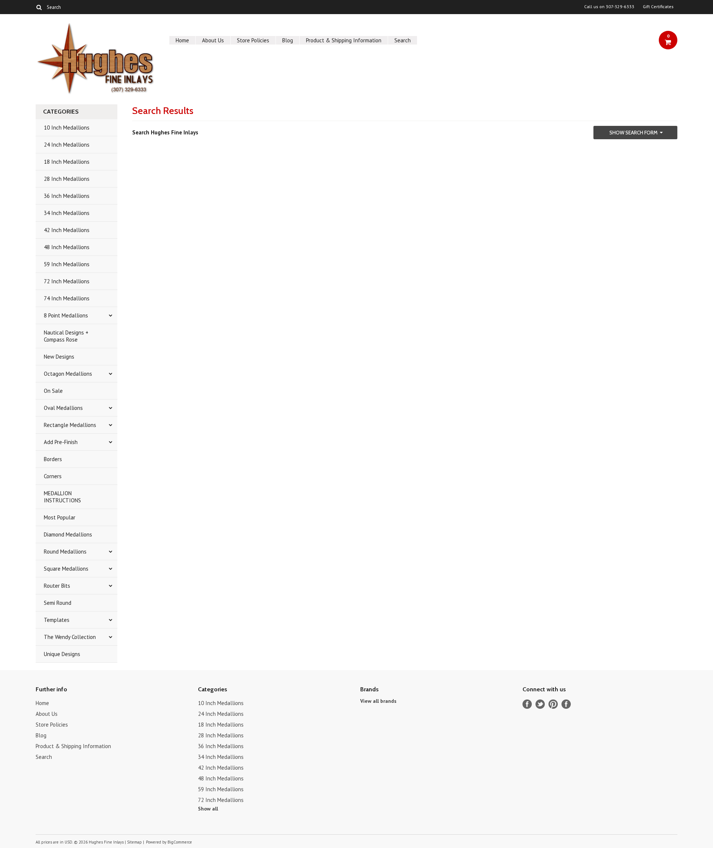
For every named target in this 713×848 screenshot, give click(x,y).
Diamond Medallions (68, 534)
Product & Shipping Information (343, 40)
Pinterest (553, 704)
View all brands (378, 701)
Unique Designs (62, 654)
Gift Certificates (658, 6)
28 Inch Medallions (66, 178)
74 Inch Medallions (66, 298)
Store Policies (253, 40)
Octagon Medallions (68, 373)
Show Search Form (633, 133)
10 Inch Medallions (66, 127)
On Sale (53, 390)
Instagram (566, 704)
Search (402, 40)
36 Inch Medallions (66, 195)
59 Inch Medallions (66, 264)
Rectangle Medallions (70, 424)
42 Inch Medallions (66, 230)
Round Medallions (65, 551)
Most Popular (59, 517)
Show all (208, 808)
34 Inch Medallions (66, 212)
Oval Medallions (63, 407)
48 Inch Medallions (66, 247)
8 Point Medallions (66, 315)
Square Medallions (66, 568)
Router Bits (57, 585)
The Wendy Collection (70, 636)
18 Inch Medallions (66, 161)
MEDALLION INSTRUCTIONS (62, 497)
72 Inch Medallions (66, 281)
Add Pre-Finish (61, 442)
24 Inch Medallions (66, 144)
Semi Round (57, 602)
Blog (287, 40)
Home (182, 40)
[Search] (39, 7)
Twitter (540, 704)
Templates (56, 619)
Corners (53, 476)
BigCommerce (179, 842)
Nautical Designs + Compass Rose (66, 336)
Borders (53, 459)
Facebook (527, 704)
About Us (213, 40)
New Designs (59, 356)
